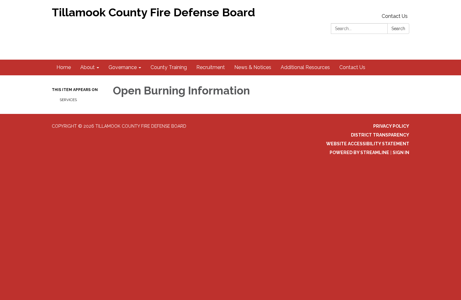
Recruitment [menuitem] (210, 67)
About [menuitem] (87, 67)
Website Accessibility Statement (367, 143)
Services (68, 100)
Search (398, 28)
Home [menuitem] (63, 67)
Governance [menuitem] (123, 67)
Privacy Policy (391, 126)
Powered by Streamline (359, 152)
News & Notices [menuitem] (252, 67)
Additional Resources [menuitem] (305, 67)
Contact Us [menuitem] (352, 67)
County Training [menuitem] (169, 67)
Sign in (401, 152)
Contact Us (395, 16)
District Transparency (380, 134)
